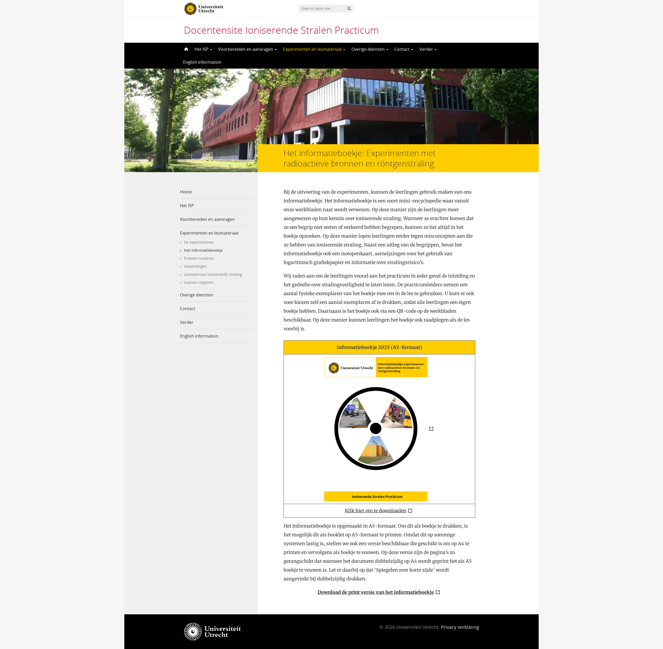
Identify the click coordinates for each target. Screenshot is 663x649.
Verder (427, 49)
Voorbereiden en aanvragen (246, 49)
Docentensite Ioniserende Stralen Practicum (281, 30)
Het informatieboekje (203, 250)
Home (186, 192)
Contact (402, 49)
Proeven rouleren (199, 258)
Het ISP (202, 49)
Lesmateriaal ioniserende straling (213, 274)
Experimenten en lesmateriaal (313, 49)
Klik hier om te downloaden (375, 511)
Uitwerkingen (195, 266)
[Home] (185, 49)
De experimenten (199, 242)
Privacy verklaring (460, 627)
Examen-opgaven (199, 282)
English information (202, 62)
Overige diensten (368, 49)
